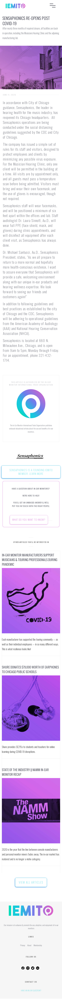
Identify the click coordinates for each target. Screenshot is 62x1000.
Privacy (22, 945)
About (29, 945)
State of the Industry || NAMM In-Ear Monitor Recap (25, 772)
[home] (23, 5)
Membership (38, 945)
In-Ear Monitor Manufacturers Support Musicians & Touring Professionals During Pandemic (29, 560)
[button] (53, 6)
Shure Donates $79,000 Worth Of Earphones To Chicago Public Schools (30, 669)
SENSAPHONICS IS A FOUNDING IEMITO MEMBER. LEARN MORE (31, 472)
